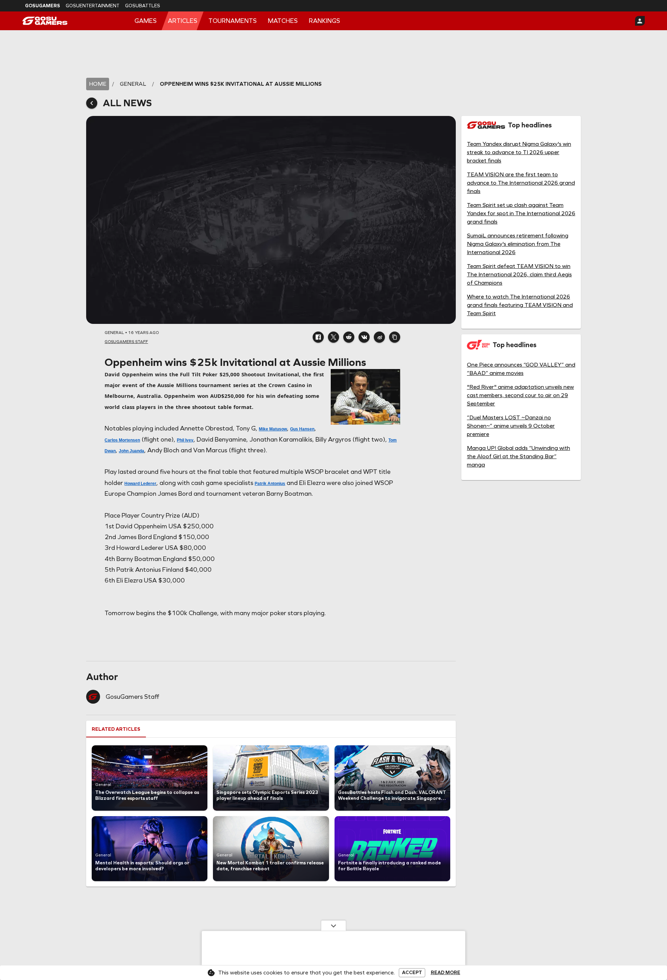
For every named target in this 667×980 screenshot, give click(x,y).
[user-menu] (640, 21)
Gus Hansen (302, 429)
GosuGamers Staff (132, 697)
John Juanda (131, 451)
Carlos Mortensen (122, 440)
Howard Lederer (140, 483)
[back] (91, 103)
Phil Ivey (185, 440)
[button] (318, 337)
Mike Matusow (273, 429)
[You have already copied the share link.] (394, 337)
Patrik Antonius (270, 483)
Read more (445, 972)
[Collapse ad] (333, 925)
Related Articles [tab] (116, 729)
